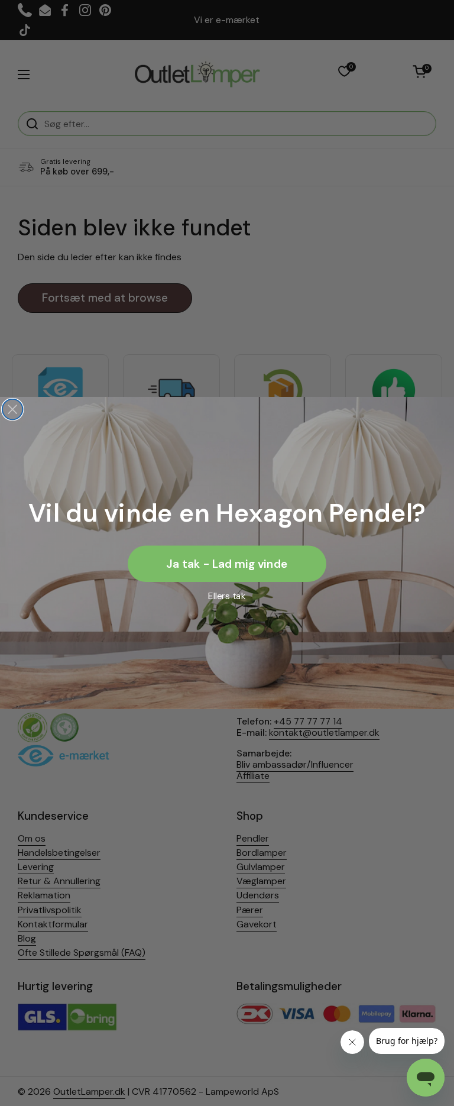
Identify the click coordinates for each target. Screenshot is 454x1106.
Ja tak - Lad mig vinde (226, 563)
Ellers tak (226, 595)
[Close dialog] (12, 409)
